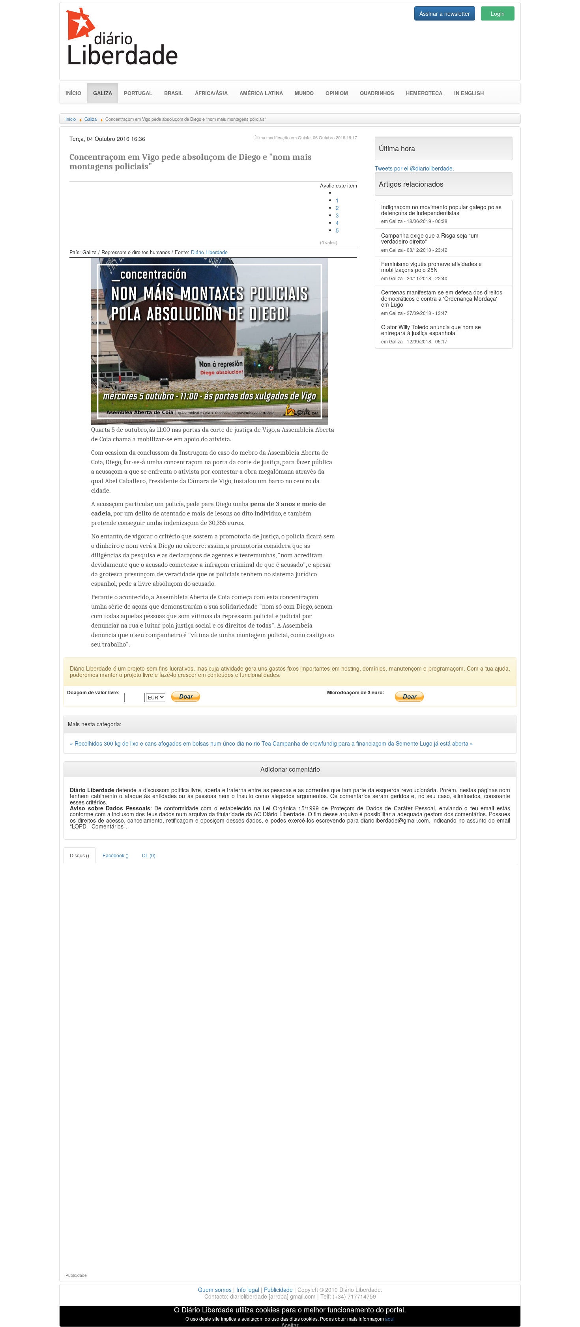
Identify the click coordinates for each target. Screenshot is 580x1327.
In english (469, 93)
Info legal (247, 1289)
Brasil (173, 93)
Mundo (304, 93)
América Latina (261, 93)
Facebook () (116, 855)
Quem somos (215, 1289)
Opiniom (337, 93)
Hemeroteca (424, 93)
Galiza (105, 93)
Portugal (138, 93)
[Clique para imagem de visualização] (209, 341)
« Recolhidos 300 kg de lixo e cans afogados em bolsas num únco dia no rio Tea (171, 743)
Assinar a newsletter (444, 13)
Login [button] (498, 13)
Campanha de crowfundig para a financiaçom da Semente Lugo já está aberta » (373, 743)
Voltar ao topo (557, 1311)
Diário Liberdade (209, 252)
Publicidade (278, 1289)
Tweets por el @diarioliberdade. (414, 168)
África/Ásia (211, 93)
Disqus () (79, 855)
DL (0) (148, 855)
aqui (390, 1318)
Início (73, 93)
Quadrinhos (377, 93)
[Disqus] (290, 962)
